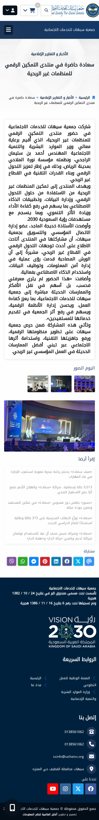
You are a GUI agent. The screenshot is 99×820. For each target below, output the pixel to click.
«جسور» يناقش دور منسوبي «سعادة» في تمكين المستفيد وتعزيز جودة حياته (50, 505)
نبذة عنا (36, 685)
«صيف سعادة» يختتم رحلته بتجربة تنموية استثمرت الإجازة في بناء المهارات (51, 474)
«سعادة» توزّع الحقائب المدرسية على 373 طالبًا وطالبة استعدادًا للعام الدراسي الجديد (53, 520)
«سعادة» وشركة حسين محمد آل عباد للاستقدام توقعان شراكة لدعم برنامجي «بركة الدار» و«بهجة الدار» (52, 535)
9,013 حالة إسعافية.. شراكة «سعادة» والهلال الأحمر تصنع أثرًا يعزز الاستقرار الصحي (51, 489)
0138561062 (74, 732)
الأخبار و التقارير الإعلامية (57, 98)
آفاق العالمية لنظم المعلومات (40, 814)
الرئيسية (84, 98)
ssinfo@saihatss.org (68, 757)
